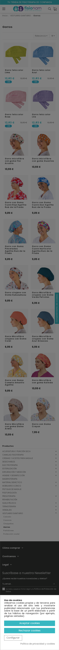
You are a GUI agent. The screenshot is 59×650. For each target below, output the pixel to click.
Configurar (13, 638)
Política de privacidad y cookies (37, 643)
